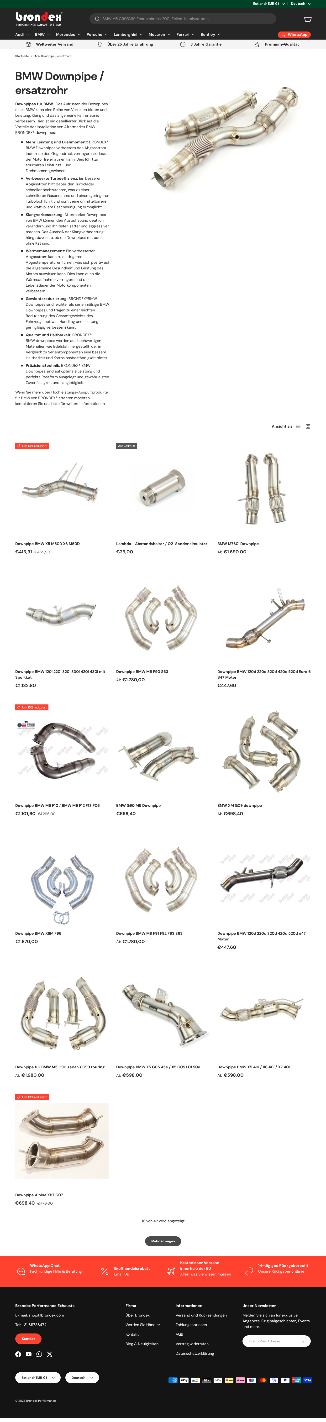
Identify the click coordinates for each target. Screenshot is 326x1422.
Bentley (208, 34)
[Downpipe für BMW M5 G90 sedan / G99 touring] (62, 1013)
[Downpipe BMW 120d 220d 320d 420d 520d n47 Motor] (264, 879)
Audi (19, 34)
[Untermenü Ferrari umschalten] (193, 34)
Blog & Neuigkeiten (142, 1343)
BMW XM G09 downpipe (239, 805)
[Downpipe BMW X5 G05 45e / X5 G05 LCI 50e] (163, 1013)
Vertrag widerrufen (192, 1343)
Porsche (94, 34)
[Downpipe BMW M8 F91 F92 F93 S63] (163, 879)
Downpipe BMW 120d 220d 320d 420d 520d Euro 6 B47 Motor (264, 674)
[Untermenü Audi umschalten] (27, 34)
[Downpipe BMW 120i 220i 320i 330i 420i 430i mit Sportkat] (62, 617)
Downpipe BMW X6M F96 (38, 933)
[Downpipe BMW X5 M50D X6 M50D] (62, 489)
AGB (179, 1334)
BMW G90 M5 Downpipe (138, 805)
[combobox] (182, 18)
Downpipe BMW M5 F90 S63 (142, 671)
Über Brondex (138, 1315)
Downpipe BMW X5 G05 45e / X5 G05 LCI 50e (158, 1067)
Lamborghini (125, 34)
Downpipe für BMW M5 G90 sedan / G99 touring (60, 1067)
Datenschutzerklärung (195, 1353)
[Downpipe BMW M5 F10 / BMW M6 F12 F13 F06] (62, 751)
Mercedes (65, 34)
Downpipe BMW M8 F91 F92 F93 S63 (149, 933)
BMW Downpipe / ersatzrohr (52, 56)
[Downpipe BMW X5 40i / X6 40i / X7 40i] (264, 1013)
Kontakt (28, 1339)
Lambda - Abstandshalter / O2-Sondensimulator (161, 543)
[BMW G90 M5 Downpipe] (163, 751)
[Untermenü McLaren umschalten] (169, 34)
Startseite (22, 56)
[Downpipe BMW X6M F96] (62, 879)
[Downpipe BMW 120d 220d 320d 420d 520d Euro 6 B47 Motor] (264, 617)
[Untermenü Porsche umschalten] (106, 34)
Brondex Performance (41, 1401)
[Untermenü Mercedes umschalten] (79, 34)
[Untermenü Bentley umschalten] (219, 34)
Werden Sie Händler (143, 1324)
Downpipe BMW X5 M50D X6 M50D (47, 543)
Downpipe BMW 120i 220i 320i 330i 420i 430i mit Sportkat (60, 674)
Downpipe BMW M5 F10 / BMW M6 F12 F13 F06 (57, 805)
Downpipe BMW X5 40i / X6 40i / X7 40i (253, 1067)
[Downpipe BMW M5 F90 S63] (163, 617)
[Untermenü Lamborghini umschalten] (141, 34)
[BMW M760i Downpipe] (264, 489)
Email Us (121, 1274)
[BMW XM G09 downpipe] (264, 751)
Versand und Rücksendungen (201, 1315)
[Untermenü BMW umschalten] (48, 34)
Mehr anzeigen (163, 1241)
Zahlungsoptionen (191, 1324)
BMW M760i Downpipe (238, 543)
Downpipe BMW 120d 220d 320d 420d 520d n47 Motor (261, 936)
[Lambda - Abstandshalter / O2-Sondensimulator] (163, 489)
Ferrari (183, 34)
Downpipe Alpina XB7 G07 (39, 1194)
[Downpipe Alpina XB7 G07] (62, 1140)
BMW (40, 34)
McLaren (157, 34)
